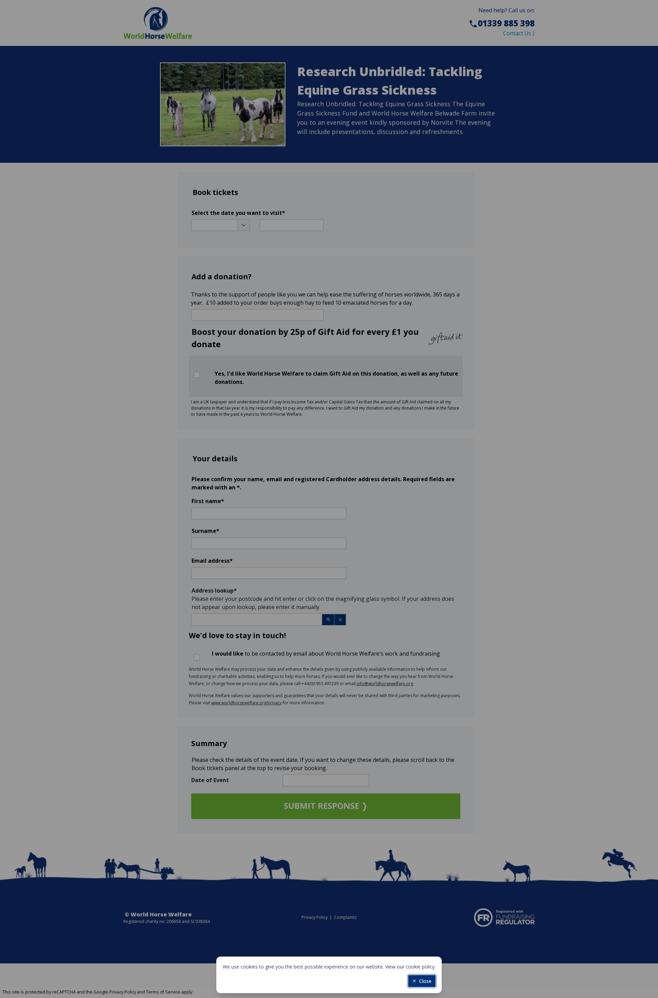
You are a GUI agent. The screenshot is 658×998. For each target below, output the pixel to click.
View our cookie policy (410, 966)
